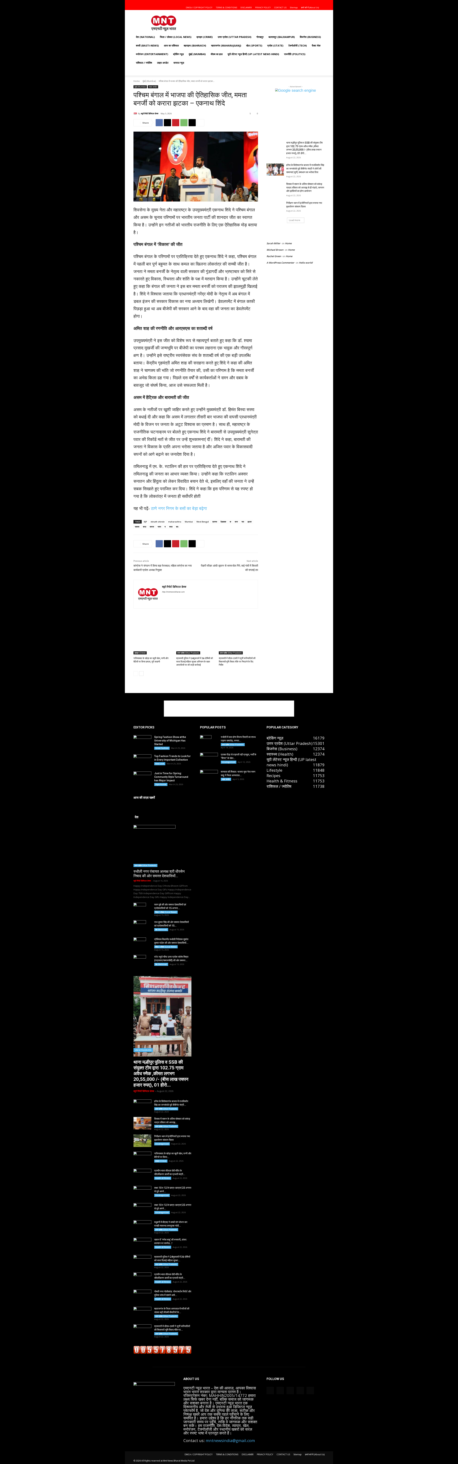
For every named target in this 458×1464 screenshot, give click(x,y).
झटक (250, 521)
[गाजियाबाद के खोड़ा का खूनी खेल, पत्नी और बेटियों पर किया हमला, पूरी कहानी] (153, 640)
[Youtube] (322, 2)
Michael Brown (275, 249)
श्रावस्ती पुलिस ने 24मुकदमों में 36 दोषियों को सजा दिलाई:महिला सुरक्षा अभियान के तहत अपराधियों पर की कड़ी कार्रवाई (194, 661)
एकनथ (214, 521)
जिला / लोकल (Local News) (175, 37)
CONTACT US (280, 7)
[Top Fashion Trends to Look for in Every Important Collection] (142, 760)
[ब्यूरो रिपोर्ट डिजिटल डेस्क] (135, 113)
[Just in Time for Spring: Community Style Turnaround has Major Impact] (142, 777)
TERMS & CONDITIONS (226, 7)
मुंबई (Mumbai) (197, 54)
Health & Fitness (162, 1178)
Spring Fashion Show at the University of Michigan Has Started (170, 741)
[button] (293, 2)
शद (177, 526)
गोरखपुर (260, 37)
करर (236, 521)
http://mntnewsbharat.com (173, 592)
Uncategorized (143, 1050)
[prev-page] (135, 673)
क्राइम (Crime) (204, 37)
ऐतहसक (223, 521)
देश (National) (145, 37)
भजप (159, 526)
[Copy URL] (192, 122)
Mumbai (189, 521)
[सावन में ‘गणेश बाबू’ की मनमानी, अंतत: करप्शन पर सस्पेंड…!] (142, 1244)
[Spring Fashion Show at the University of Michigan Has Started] (142, 741)
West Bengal (202, 521)
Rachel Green (274, 256)
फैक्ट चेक (316, 45)
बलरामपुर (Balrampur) (282, 37)
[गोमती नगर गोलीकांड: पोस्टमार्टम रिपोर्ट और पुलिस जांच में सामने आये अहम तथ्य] (142, 1296)
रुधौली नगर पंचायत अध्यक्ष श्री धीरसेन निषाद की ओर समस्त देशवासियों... (159, 873)
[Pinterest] (175, 122)
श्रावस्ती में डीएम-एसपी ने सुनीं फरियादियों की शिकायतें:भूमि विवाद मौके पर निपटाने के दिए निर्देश (237, 661)
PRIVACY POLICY (263, 7)
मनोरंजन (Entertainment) (152, 54)
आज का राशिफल (171, 45)
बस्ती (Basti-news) (147, 45)
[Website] (188, 598)
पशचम (137, 526)
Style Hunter (160, 784)
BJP (145, 521)
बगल (144, 526)
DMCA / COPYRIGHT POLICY (199, 7)
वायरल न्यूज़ (179, 62)
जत (243, 521)
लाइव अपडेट (163, 62)
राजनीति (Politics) (294, 54)
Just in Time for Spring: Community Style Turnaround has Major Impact (171, 777)
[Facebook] (298, 2)
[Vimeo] (316, 2)
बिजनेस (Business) (310, 37)
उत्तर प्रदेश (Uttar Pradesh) (234, 37)
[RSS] (176, 598)
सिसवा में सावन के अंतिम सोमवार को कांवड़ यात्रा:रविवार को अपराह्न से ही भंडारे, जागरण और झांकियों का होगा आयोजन (305, 187)
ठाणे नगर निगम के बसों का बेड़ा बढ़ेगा (179, 508)
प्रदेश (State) (275, 45)
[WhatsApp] (183, 122)
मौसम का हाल (217, 54)
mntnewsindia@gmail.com (230, 1440)
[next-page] (141, 673)
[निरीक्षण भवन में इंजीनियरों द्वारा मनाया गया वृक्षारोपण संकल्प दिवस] (275, 207)
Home (136, 81)
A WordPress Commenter (280, 262)
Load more (294, 220)
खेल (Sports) (254, 45)
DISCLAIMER (246, 7)
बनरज (152, 526)
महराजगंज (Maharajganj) (226, 45)
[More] (200, 122)
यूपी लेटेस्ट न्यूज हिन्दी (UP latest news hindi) (253, 54)
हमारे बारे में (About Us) (310, 7)
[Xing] (201, 598)
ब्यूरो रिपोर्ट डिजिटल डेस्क (149, 113)
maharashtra (174, 521)
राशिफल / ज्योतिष (144, 62)
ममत (170, 526)
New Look (159, 763)
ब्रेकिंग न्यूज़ (178, 54)
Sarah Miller (273, 243)
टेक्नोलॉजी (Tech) (297, 45)
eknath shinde (158, 521)
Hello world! (306, 262)
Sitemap (294, 7)
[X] (310, 2)
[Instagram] (304, 2)
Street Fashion (162, 748)
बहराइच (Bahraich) (195, 45)
